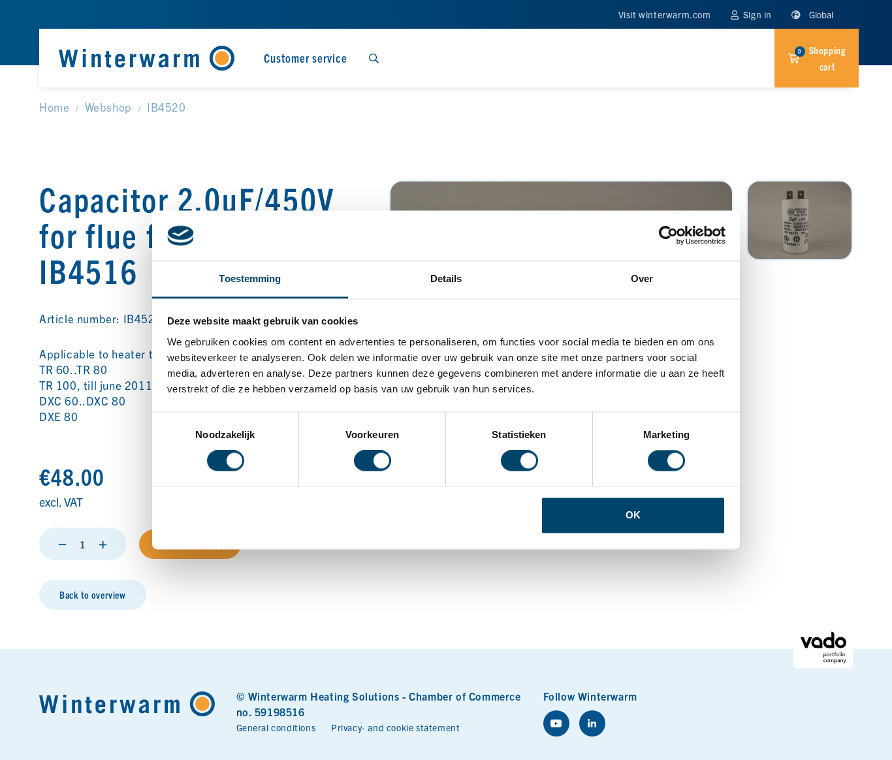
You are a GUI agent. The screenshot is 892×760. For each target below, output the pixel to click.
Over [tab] (642, 278)
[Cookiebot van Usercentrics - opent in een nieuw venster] (668, 235)
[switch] (372, 461)
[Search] (373, 58)
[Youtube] (556, 723)
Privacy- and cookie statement (395, 727)
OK (633, 514)
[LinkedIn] (592, 723)
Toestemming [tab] (250, 278)
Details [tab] (446, 278)
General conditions (276, 727)
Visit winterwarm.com (664, 14)
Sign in (756, 14)
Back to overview (92, 594)
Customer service (305, 57)
